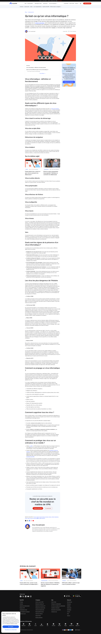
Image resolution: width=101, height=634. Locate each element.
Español (40, 516)
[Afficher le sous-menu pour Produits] (78, 3)
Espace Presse (38, 615)
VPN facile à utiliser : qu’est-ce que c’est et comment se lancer (71, 583)
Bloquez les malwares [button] (69, 82)
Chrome (53, 625)
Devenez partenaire (39, 617)
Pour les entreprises (52, 3)
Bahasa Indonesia (45, 516)
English (37, 516)
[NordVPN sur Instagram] (31, 520)
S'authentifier (66, 3)
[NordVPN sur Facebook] (29, 520)
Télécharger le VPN (38, 3)
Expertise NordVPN (46, 6)
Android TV (71, 625)
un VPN (30, 445)
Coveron (72, 611)
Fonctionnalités (30, 3)
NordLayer (72, 603)
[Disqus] (42, 548)
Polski (29, 518)
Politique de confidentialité (58, 603)
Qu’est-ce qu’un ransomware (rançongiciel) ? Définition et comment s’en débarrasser (50, 173)
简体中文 (43, 518)
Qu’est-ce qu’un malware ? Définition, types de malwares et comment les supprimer (50, 584)
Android (41, 625)
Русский (31, 518)
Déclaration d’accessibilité (56, 609)
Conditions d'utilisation (58, 607)
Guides (31, 6)
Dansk (35, 516)
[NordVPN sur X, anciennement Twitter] (27, 520)
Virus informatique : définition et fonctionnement (36, 67)
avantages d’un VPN (30, 456)
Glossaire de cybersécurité (40, 607)
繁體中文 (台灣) (39, 518)
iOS (47, 625)
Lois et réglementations (37, 6)
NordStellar (72, 609)
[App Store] (67, 596)
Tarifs (26, 3)
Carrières (25, 603)
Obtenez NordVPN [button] (87, 3)
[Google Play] (76, 596)
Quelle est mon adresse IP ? (40, 605)
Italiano (50, 516)
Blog (26, 12)
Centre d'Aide (71, 3)
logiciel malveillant (39, 23)
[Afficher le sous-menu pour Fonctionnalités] (33, 3)
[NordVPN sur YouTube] (33, 520)
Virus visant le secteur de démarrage (33, 71)
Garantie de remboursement (25, 605)
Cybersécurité (26, 6)
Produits (76, 3)
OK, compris (10, 626)
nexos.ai (72, 615)
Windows (23, 625)
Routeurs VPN (22, 607)
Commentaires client (23, 609)
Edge (65, 625)
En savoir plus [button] (48, 508)
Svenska (34, 518)
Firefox (59, 625)
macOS (29, 625)
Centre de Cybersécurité (40, 609)
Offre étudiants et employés (25, 611)
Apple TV (77, 625)
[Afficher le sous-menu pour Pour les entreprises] (56, 3)
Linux (35, 625)
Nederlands (56, 516)
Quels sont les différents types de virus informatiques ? (37, 69)
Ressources (45, 3)
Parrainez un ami (23, 613)
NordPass (72, 605)
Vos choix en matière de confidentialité (58, 605)
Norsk (26, 518)
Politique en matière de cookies (11, 623)
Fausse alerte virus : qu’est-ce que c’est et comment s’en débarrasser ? (32, 173)
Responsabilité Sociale (40, 611)
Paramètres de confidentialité (11, 629)
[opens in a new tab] (20, 596)
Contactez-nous (54, 611)
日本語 (53, 516)
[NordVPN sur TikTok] (25, 520)
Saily (71, 613)
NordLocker (72, 607)
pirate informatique (55, 108)
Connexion (21, 6)
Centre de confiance (39, 613)
